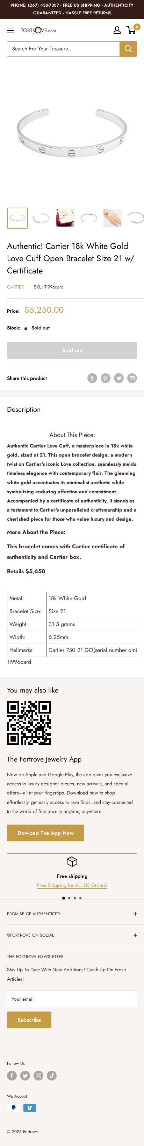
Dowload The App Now (45, 833)
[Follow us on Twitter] (25, 1076)
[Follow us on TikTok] (52, 1076)
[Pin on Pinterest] (105, 378)
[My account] (117, 30)
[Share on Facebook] (92, 378)
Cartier (15, 287)
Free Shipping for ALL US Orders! (72, 885)
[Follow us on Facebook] (12, 1076)
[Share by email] (132, 378)
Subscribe (29, 1020)
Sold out (72, 350)
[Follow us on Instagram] (38, 1076)
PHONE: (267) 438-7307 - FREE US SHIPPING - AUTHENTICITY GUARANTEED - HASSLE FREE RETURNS (72, 9)
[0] (131, 30)
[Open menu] (10, 30)
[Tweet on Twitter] (119, 378)
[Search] (128, 49)
